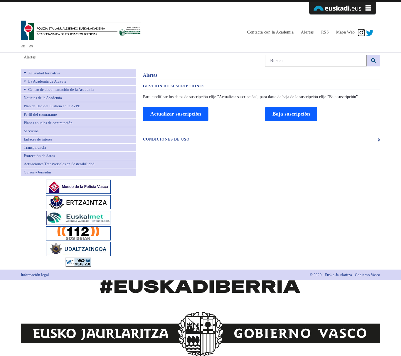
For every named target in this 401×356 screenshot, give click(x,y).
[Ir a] (81, 31)
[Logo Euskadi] (342, 8)
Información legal (35, 275)
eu (23, 46)
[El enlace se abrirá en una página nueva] (78, 186)
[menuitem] (269, 32)
